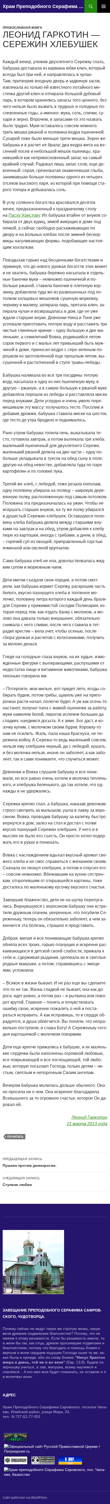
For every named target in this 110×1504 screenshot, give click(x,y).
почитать (15, 1136)
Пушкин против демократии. (30, 1162)
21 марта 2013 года (87, 1123)
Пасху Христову (24, 215)
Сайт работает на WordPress (25, 1497)
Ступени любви (21, 1181)
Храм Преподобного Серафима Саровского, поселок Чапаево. (43, 6)
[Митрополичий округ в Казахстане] (16, 1437)
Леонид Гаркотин (89, 1117)
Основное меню (103, 6)
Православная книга (22, 28)
